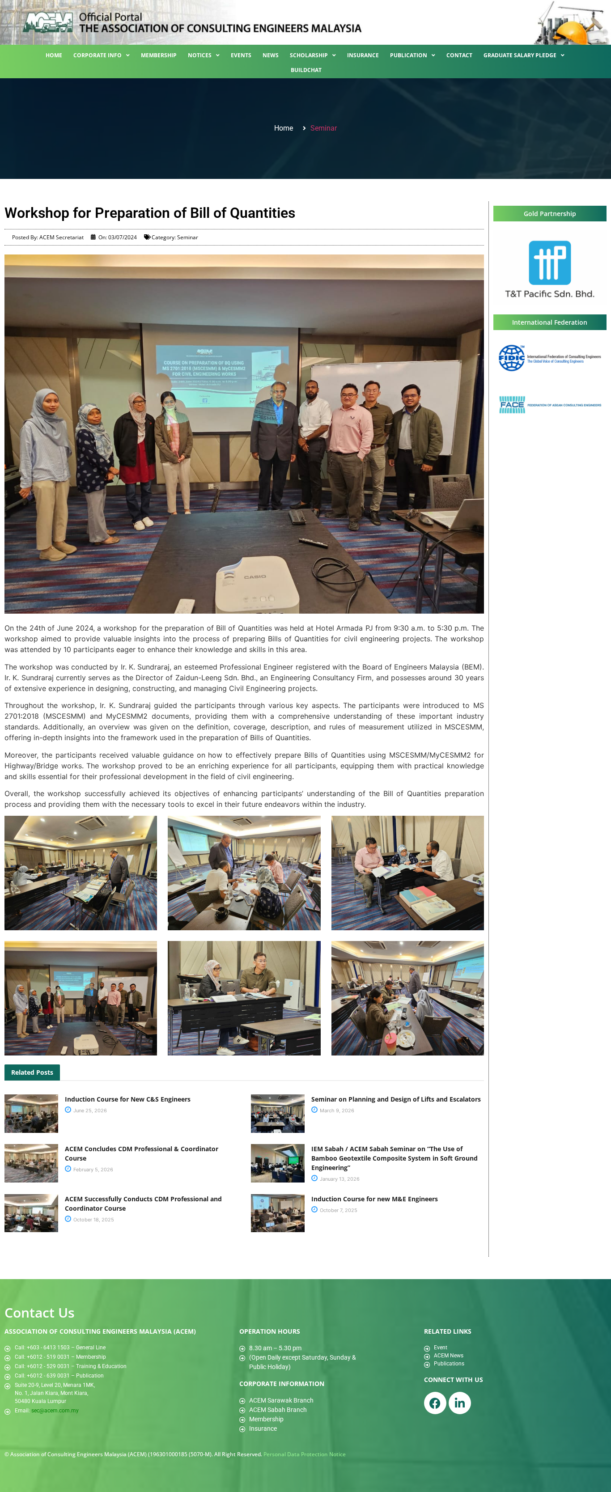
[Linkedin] (460, 1403)
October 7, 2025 (337, 1210)
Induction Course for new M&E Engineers (374, 1199)
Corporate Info (97, 55)
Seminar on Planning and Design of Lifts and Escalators (396, 1099)
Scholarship (309, 55)
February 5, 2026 (92, 1169)
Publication (408, 55)
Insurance (363, 55)
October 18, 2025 (93, 1219)
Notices (200, 55)
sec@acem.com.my (55, 1410)
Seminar (323, 128)
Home (54, 55)
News (271, 55)
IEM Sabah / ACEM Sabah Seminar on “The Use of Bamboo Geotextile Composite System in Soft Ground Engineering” (394, 1158)
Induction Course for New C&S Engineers (128, 1099)
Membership (159, 55)
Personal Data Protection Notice (304, 1454)
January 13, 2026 (339, 1179)
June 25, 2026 (89, 1110)
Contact (459, 55)
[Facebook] (435, 1403)
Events (241, 55)
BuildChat (306, 70)
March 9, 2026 (336, 1110)
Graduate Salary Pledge (520, 55)
